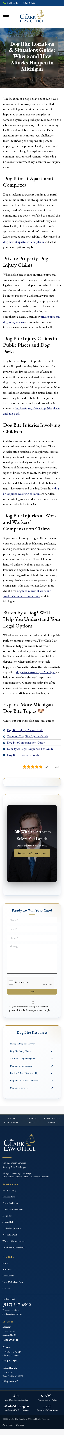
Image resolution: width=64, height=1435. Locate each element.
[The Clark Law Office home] (19, 1143)
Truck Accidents (10, 1202)
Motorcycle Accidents (12, 1209)
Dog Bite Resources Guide (23, 755)
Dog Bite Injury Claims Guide (25, 730)
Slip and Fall (7, 1221)
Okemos (6, 1347)
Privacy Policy (8, 1425)
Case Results (8, 1275)
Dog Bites (7, 1215)
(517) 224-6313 (10, 1381)
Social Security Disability (13, 1247)
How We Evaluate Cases (13, 1281)
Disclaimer (20, 1425)
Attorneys (7, 1269)
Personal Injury (9, 1190)
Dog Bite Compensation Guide (26, 742)
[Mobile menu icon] (10, 17)
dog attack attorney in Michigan (35, 672)
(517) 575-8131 (10, 1340)
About (5, 1262)
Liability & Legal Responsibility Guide (30, 749)
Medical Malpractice (11, 1228)
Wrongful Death (9, 1234)
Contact (6, 1288)
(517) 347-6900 (16, 1304)
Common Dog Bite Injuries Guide (27, 736)
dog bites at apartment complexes (23, 242)
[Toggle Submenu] (51, 1051)
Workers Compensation (13, 1240)
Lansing (6, 1326)
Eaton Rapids (9, 1367)
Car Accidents (9, 1196)
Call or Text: (21, 3)
